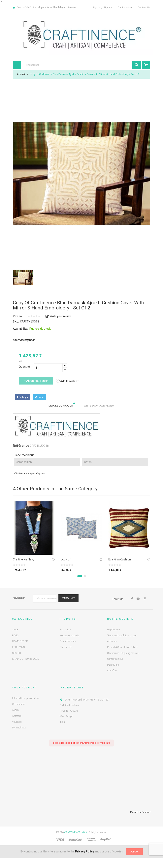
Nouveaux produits (69, 635)
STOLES (16, 653)
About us (112, 641)
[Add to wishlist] (53, 560)
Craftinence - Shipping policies (123, 653)
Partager (23, 397)
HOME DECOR (20, 641)
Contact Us (144, 7)
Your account (24, 687)
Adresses (16, 716)
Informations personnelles (25, 698)
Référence (21, 446)
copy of (65, 559)
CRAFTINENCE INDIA (75, 832)
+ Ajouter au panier (36, 380)
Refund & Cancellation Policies (122, 647)
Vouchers (17, 722)
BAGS (15, 635)
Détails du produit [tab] (61, 405)
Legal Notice (113, 629)
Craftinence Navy (23, 559)
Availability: (20, 328)
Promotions (66, 629)
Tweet (40, 397)
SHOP (15, 629)
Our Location (125, 7)
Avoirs (15, 710)
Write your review (61, 316)
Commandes (18, 704)
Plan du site (66, 647)
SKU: (16, 321)
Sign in (97, 7)
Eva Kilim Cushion (119, 559)
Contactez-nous (68, 641)
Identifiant (112, 670)
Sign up (108, 7)
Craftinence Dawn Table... (41, 832)
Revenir (72, 7)
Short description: (24, 340)
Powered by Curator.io (140, 812)
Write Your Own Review (99, 405)
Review (17, 316)
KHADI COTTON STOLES (25, 659)
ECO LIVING (18, 647)
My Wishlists (19, 727)
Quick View (33, 550)
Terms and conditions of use (121, 635)
